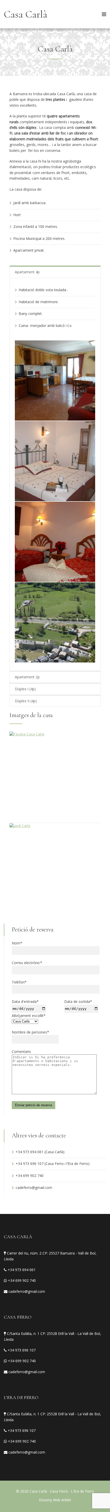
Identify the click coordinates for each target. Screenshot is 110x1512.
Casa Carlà (25, 14)
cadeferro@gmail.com (34, 1187)
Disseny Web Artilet (55, 1499)
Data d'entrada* (25, 1001)
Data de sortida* (78, 1001)
